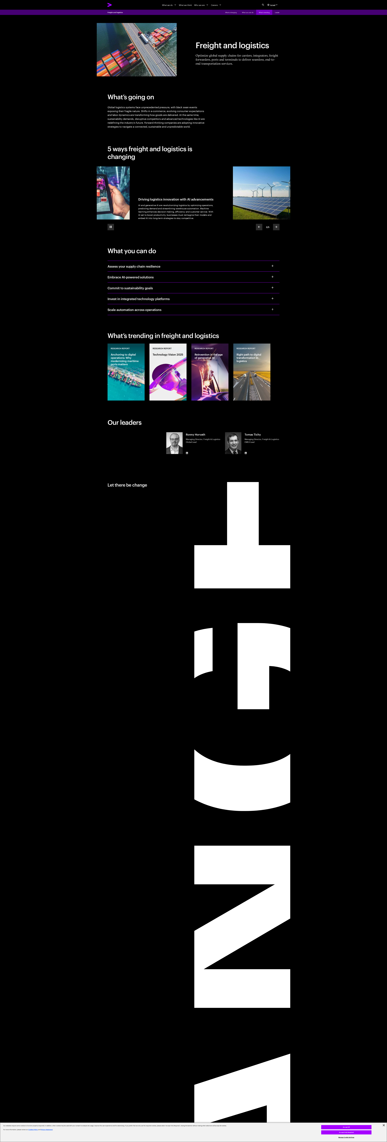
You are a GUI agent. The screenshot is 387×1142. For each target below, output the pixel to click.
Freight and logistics (115, 12)
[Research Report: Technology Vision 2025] (168, 372)
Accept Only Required (346, 1132)
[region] (193, 1132)
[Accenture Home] (116, 5)
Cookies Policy (33, 1129)
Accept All (346, 1127)
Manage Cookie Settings (346, 1137)
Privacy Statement (47, 1129)
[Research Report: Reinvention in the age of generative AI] (209, 372)
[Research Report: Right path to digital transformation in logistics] (251, 372)
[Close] (384, 1125)
